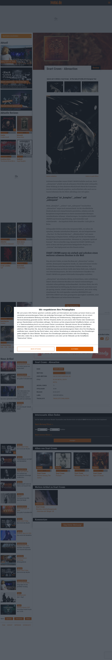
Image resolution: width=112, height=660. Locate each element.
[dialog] (56, 330)
